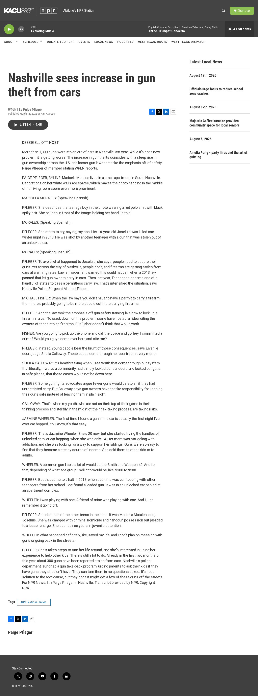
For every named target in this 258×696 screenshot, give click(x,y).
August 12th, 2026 (202, 107)
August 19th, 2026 (202, 75)
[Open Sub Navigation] (17, 41)
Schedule (30, 41)
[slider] (27, 29)
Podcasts (125, 41)
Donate (243, 10)
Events (84, 41)
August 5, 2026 (200, 139)
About (9, 41)
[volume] (21, 29)
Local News (103, 41)
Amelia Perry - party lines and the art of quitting (218, 154)
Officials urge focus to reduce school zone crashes (216, 91)
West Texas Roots (152, 41)
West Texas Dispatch (188, 41)
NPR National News (33, 602)
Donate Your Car (61, 41)
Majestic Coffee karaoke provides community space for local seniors (214, 123)
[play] (9, 29)
